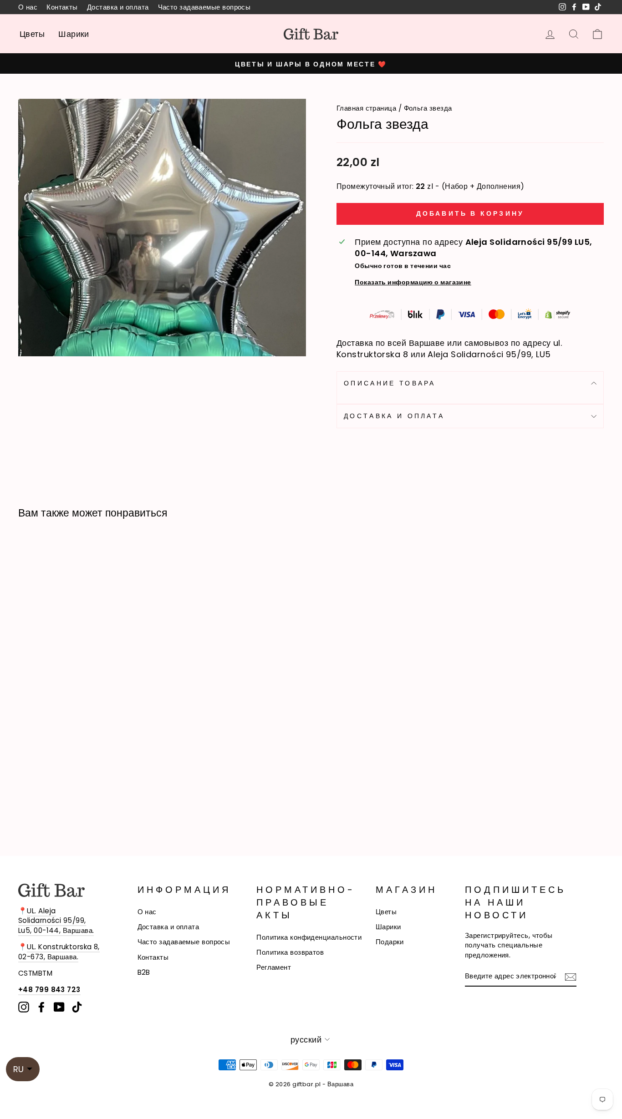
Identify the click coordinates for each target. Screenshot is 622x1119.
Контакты (62, 7)
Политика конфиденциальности (309, 937)
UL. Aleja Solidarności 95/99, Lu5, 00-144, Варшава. (56, 920)
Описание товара (390, 383)
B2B (144, 972)
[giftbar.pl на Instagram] (23, 1007)
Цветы (32, 34)
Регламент (273, 967)
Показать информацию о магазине (413, 282)
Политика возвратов (290, 952)
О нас (27, 7)
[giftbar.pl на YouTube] (59, 1007)
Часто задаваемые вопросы (204, 7)
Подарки (390, 942)
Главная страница (366, 108)
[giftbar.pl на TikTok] (76, 1007)
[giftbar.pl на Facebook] (41, 1007)
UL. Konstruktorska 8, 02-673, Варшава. (59, 951)
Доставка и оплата (118, 7)
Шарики (73, 34)
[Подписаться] (570, 976)
